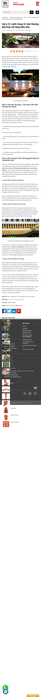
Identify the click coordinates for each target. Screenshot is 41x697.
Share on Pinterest (19, 311)
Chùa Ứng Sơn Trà (9, 344)
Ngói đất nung (26, 333)
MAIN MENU (37, 12)
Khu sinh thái (8, 350)
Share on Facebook (4, 311)
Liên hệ (6, 330)
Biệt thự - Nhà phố (9, 346)
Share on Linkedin (14, 311)
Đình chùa (7, 339)
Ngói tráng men (27, 330)
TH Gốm (24, 328)
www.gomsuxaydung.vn (11, 375)
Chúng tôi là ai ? (27, 339)
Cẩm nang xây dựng (16, 17)
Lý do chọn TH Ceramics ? (29, 346)
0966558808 (18, 4)
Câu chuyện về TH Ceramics (27, 342)
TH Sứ (24, 326)
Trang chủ (5, 17)
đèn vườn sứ (7, 247)
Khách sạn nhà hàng (10, 348)
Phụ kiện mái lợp (27, 335)
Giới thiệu (7, 328)
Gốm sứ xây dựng (25, 30)
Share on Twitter (9, 311)
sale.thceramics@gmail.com (12, 377)
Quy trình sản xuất (27, 349)
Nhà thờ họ (7, 342)
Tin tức (6, 333)
